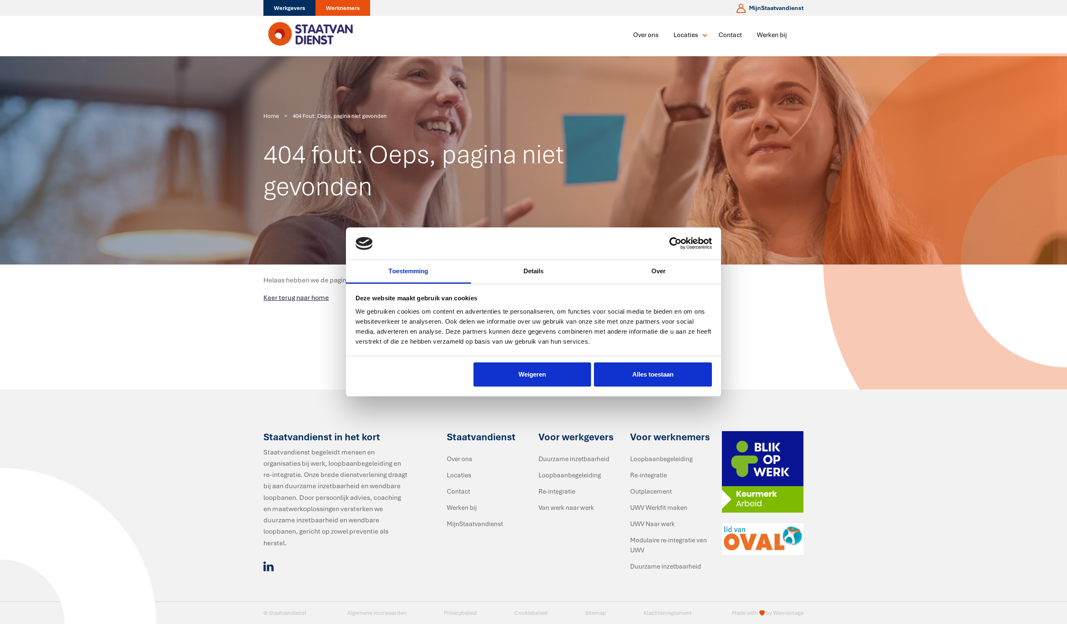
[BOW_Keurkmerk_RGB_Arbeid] (763, 471)
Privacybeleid (460, 613)
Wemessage (788, 613)
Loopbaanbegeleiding (570, 475)
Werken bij (772, 34)
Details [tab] (533, 271)
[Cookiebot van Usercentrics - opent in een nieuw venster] (675, 243)
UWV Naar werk (652, 523)
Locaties (686, 34)
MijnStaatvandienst (475, 523)
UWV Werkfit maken (658, 507)
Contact (730, 34)
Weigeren (532, 374)
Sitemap (595, 613)
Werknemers (343, 8)
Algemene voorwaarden (376, 613)
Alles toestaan (653, 374)
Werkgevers (289, 8)
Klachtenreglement (668, 613)
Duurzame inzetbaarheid (574, 458)
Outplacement (651, 491)
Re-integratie (557, 491)
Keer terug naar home (296, 297)
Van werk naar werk (566, 507)
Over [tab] (658, 271)
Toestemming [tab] (408, 271)
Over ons (646, 34)
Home (271, 116)
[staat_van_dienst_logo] (310, 34)
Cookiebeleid (531, 613)
